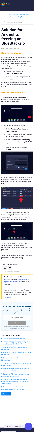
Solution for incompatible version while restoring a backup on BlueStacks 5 (14, 388)
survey (9, 297)
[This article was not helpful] (10, 268)
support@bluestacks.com (13, 281)
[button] (31, 4)
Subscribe (17, 323)
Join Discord (22, 279)
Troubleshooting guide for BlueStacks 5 (15, 338)
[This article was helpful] (5, 268)
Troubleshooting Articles (18, 17)
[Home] (6, 4)
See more (6, 394)
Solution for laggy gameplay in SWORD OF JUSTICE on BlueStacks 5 (16, 370)
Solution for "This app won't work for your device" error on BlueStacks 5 (15, 375)
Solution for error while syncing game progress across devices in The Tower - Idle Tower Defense (15, 381)
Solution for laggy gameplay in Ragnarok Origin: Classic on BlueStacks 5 (15, 343)
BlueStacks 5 (24, 15)
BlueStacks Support (11, 15)
